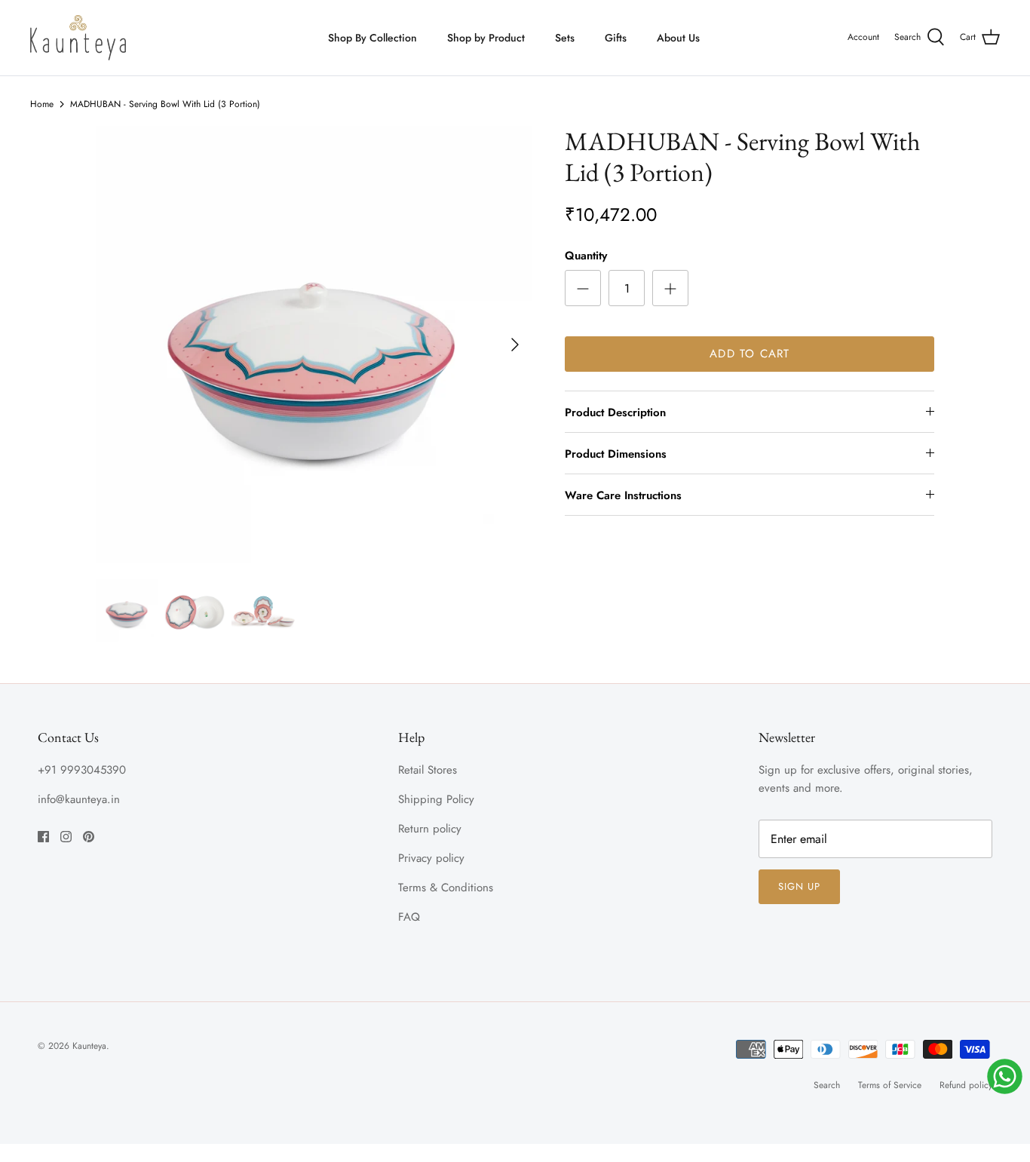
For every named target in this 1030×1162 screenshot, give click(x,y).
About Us (678, 37)
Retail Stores (427, 770)
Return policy (429, 828)
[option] (314, 344)
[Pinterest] (88, 836)
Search (827, 1085)
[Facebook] (43, 836)
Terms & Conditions (445, 887)
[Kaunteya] (78, 37)
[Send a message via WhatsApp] (1004, 1076)
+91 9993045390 (82, 770)
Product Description (615, 412)
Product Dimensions (616, 454)
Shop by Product (486, 37)
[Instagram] (66, 836)
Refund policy (966, 1085)
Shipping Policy (436, 799)
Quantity (586, 256)
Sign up (799, 886)
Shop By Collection (372, 37)
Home (42, 104)
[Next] (515, 344)
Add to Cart (749, 353)
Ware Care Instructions (623, 495)
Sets (565, 37)
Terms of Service (889, 1085)
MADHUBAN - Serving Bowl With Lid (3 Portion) (165, 104)
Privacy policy (431, 858)
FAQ (409, 917)
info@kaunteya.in (79, 799)
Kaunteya (89, 1046)
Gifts (616, 37)
